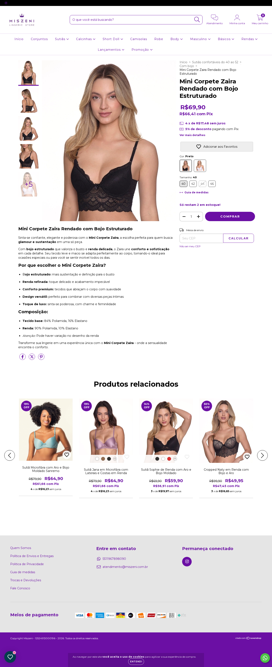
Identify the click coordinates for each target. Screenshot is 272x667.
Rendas (248, 39)
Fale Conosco (20, 588)
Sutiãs (60, 39)
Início (19, 39)
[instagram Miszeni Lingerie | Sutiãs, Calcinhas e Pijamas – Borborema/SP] (6, 3)
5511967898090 (114, 559)
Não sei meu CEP (190, 246)
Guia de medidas (22, 572)
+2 (115, 458)
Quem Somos (20, 548)
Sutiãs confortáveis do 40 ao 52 (215, 62)
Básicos (225, 39)
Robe (158, 39)
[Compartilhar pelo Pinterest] (41, 359)
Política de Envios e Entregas (32, 556)
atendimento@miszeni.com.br (125, 567)
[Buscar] (197, 20)
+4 (175, 458)
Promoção (141, 50)
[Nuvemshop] (248, 638)
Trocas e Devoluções (25, 580)
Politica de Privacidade (27, 564)
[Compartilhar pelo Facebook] (23, 359)
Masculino (199, 39)
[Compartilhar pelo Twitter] (32, 359)
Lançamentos (110, 50)
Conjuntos (39, 39)
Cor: (187, 156)
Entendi (136, 661)
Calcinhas (84, 39)
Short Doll (111, 39)
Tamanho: (188, 177)
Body (175, 39)
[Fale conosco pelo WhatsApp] (265, 658)
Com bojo (187, 66)
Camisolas (138, 39)
